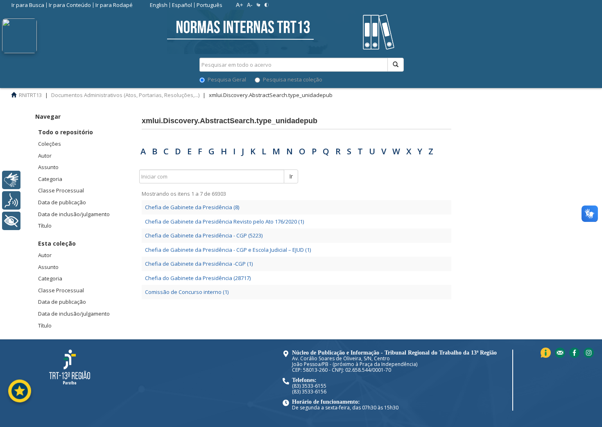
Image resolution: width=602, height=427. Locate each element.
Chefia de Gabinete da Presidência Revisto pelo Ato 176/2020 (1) (224, 221)
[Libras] (11, 180)
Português (209, 5)
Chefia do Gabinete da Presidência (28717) (198, 278)
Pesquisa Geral (227, 79)
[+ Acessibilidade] (11, 221)
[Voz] (11, 200)
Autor (45, 155)
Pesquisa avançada (432, 93)
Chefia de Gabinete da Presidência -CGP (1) (199, 263)
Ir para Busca (27, 5)
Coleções (49, 143)
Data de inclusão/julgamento (74, 214)
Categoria (50, 179)
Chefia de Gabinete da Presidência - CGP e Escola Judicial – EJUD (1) (228, 249)
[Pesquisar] (395, 65)
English (158, 5)
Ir (291, 176)
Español (182, 5)
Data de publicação (62, 202)
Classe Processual (61, 190)
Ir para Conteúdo (70, 5)
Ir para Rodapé (114, 5)
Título (45, 225)
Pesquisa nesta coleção (292, 79)
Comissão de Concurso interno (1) (187, 292)
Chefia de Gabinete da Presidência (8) (192, 207)
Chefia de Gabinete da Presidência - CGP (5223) (204, 235)
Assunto (48, 167)
